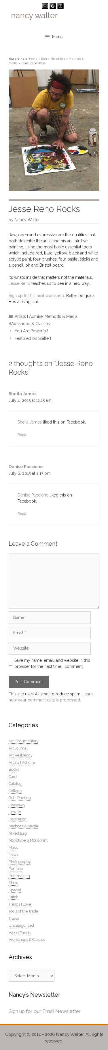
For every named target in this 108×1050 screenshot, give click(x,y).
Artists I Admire (29, 316)
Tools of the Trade (23, 911)
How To (15, 812)
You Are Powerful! (31, 331)
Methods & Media (61, 316)
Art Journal (18, 748)
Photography (20, 862)
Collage (15, 791)
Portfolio (16, 868)
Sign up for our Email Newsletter (45, 1011)
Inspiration (17, 819)
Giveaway (17, 805)
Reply (22, 435)
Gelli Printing (20, 798)
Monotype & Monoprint (28, 840)
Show (13, 883)
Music (14, 847)
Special (15, 890)
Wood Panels (20, 932)
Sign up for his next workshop (36, 295)
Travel (14, 918)
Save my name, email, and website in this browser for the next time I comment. (52, 663)
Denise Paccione (26, 466)
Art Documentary (24, 741)
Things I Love (20, 904)
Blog (44, 58)
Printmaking (19, 876)
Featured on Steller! (33, 338)
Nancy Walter (70, 1034)
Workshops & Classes (29, 323)
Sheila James (22, 393)
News (13, 854)
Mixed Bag (57, 58)
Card (13, 776)
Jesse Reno (19, 283)
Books (14, 769)
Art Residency (21, 755)
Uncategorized (21, 925)
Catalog (15, 783)
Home (33, 58)
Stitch (13, 897)
